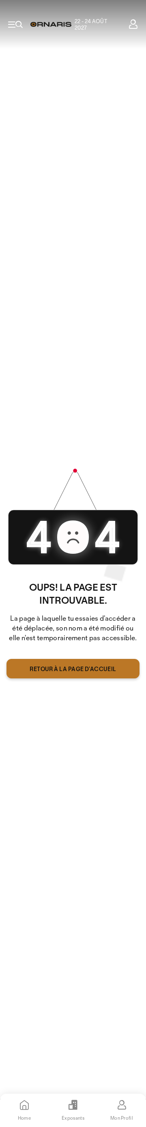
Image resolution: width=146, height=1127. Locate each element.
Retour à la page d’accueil (73, 668)
